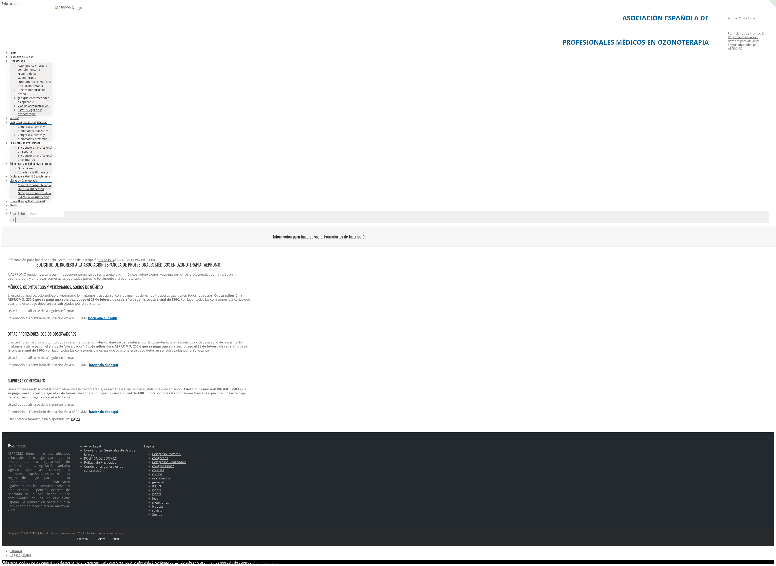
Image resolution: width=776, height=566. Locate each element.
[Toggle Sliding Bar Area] (772, 11)
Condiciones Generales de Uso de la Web (109, 452)
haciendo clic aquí (102, 318)
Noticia (157, 506)
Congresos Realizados (169, 462)
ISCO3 (156, 490)
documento (161, 478)
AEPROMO (106, 260)
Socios (157, 514)
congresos (160, 458)
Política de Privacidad (100, 462)
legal (155, 498)
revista (157, 510)
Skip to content (13, 3)
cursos (157, 474)
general (158, 482)
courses (158, 470)
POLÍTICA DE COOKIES (100, 458)
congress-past (163, 466)
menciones (160, 502)
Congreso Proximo (166, 454)
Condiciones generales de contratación (103, 468)
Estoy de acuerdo (265, 562)
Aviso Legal (92, 446)
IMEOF (157, 486)
